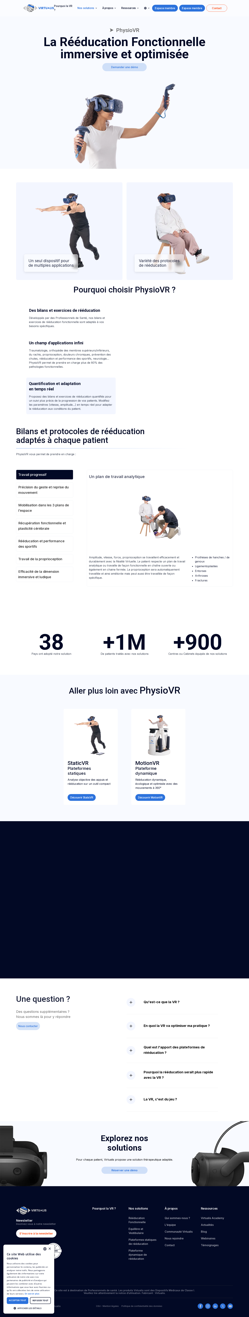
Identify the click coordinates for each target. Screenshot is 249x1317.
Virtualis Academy (212, 1218)
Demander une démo (124, 67)
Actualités (207, 1225)
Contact (170, 1245)
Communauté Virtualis (179, 1231)
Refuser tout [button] (40, 1300)
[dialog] (28, 1279)
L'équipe (170, 1225)
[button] (87, 8)
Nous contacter (28, 1026)
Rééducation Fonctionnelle (137, 1220)
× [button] (49, 1249)
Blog (204, 1231)
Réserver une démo (124, 1170)
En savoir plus (32, 1293)
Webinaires (208, 1238)
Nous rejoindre (174, 1238)
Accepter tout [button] (17, 1300)
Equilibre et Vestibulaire (136, 1231)
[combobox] (45, 1249)
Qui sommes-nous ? (177, 1218)
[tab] (71, 317)
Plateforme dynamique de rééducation (138, 1254)
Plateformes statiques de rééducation (142, 1241)
